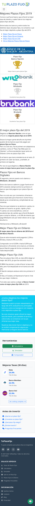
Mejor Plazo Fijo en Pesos (12, 34)
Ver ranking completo (17, 401)
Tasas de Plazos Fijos (10, 465)
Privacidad (7, 500)
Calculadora (18, 346)
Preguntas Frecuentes (11, 481)
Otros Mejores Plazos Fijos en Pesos (16, 41)
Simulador (18, 350)
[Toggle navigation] (4, 9)
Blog (5, 497)
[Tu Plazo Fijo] (15, 4)
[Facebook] (3, 449)
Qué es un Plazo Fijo (10, 474)
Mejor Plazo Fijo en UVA (11, 39)
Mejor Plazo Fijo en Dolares (13, 36)
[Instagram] (13, 449)
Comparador (19, 355)
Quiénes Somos (9, 491)
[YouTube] (18, 449)
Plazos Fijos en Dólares (11, 478)
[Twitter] (8, 449)
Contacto (6, 494)
